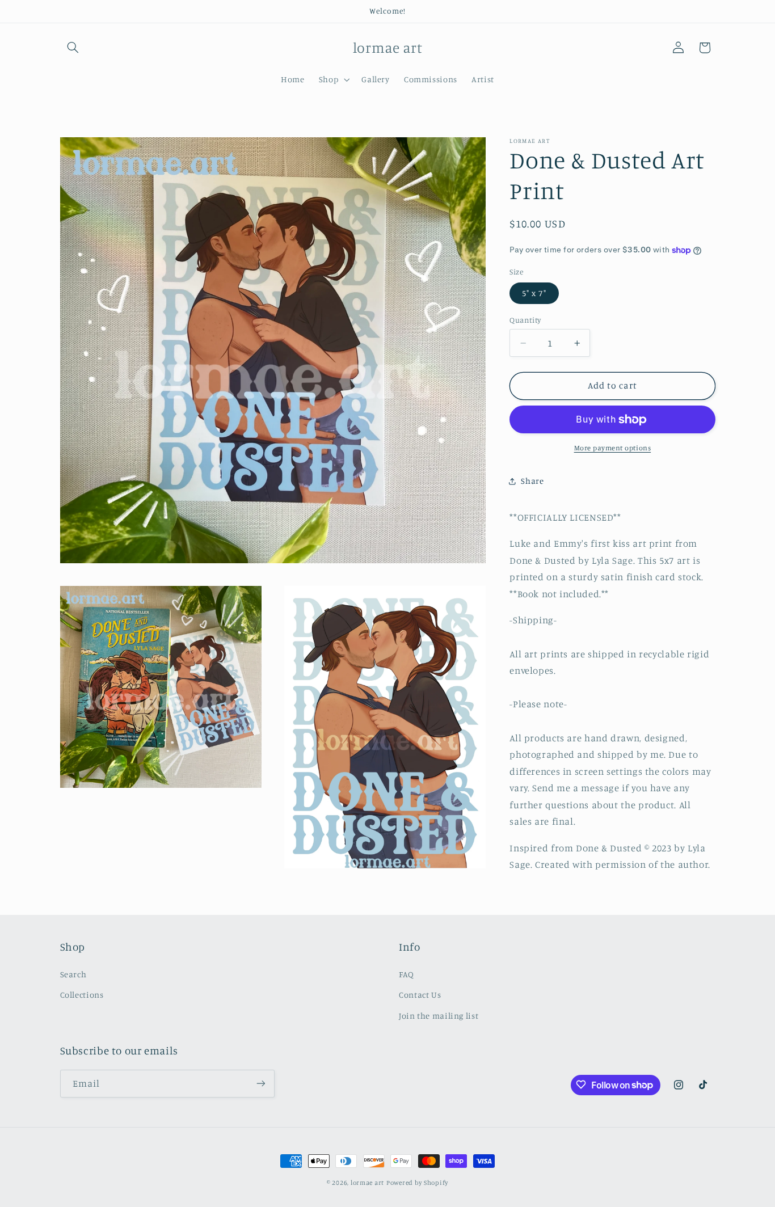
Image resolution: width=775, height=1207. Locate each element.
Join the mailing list (438, 1015)
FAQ (406, 973)
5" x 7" (534, 293)
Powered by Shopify (417, 1183)
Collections (82, 994)
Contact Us (420, 994)
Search (73, 973)
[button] (73, 48)
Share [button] (532, 481)
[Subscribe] (260, 1083)
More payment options (612, 448)
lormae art (367, 1183)
